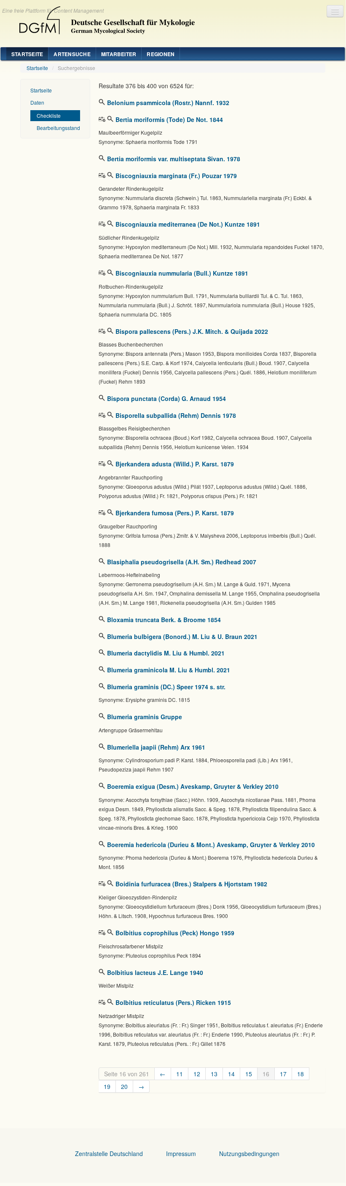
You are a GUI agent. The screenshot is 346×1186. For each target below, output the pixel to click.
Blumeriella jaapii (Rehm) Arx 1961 (156, 747)
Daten (37, 102)
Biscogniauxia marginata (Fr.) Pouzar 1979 (176, 175)
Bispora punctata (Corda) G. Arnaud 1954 (166, 398)
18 (300, 1074)
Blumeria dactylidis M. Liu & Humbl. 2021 (166, 653)
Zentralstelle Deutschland (109, 1153)
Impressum (181, 1153)
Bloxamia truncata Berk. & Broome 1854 (164, 619)
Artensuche (72, 54)
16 (266, 1074)
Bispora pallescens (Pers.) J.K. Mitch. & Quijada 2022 (191, 331)
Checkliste (49, 115)
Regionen (160, 54)
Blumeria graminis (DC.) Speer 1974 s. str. (166, 686)
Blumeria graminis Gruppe (144, 716)
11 (179, 1074)
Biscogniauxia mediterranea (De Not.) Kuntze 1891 (187, 224)
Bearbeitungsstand (58, 127)
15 (248, 1074)
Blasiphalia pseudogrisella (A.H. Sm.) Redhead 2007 (181, 562)
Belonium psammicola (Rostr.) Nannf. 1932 (168, 102)
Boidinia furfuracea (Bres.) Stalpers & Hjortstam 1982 (191, 884)
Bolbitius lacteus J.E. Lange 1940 (155, 972)
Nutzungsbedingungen (249, 1153)
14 (231, 1074)
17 (283, 1074)
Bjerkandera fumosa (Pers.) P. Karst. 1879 (174, 513)
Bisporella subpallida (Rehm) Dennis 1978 (175, 415)
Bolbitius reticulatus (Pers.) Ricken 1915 (173, 1002)
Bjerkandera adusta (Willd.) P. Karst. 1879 (174, 464)
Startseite (27, 54)
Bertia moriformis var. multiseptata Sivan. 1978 (173, 158)
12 (196, 1074)
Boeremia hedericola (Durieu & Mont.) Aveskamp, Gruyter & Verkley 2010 (211, 844)
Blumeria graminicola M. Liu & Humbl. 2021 (168, 670)
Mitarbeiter (119, 54)
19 (107, 1086)
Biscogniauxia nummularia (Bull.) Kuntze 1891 (181, 273)
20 (124, 1086)
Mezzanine (103, 18)
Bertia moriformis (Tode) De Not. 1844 (169, 119)
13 (214, 1074)
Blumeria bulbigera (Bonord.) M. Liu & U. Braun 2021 (182, 636)
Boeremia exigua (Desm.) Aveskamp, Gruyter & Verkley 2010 (193, 786)
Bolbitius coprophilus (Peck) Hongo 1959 (174, 933)
